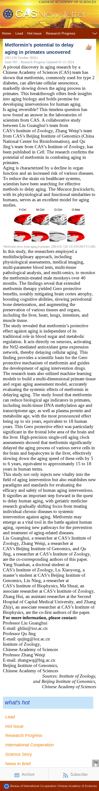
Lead (19, 33)
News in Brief (18, 763)
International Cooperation (29, 744)
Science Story (18, 754)
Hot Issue (34, 33)
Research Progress (60, 33)
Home (6, 33)
